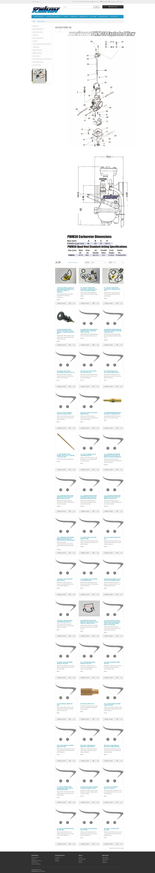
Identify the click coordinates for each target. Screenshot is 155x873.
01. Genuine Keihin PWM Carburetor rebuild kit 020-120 (112, 289)
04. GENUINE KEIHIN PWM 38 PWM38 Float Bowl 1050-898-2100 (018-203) (113, 331)
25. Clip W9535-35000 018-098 (65, 704)
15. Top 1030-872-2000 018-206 (112, 537)
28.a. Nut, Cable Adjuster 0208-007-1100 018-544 (88, 745)
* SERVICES (65, 16)
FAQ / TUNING (93, 16)
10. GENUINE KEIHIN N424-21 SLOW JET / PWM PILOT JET (112, 413)
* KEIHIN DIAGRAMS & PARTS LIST (53, 16)
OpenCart (39, 869)
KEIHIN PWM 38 (41, 21)
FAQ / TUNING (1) (36, 56)
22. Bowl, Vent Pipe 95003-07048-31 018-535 (65, 662)
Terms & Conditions (36, 864)
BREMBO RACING (83, 16)
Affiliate (80, 860)
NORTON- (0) (35, 35)
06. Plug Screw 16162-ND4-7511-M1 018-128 (88, 371)
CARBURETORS (73, 16)
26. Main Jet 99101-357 (87, 703)
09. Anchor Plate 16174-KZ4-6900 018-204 (89, 413)
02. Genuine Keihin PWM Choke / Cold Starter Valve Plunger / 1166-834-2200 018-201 (66, 331)
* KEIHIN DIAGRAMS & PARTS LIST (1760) (42, 44)
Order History (105, 859)
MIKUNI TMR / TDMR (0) (38, 32)
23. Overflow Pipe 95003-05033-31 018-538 (88, 662)
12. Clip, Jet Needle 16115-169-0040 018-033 (88, 454)
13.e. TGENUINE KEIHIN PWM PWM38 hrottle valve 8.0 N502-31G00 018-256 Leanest (66, 538)
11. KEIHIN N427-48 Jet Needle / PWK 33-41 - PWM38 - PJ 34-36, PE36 (65, 455)
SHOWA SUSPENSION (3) (38, 38)
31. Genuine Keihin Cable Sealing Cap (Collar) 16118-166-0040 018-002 (65, 788)
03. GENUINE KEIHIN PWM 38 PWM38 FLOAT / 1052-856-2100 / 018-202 (89, 331)
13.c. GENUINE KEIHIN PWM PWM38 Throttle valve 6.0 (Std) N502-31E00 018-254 (88, 497)
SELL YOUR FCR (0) (37, 65)
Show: (110, 262)
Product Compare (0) (73, 262)
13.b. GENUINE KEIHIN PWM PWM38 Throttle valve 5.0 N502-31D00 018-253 (65, 497)
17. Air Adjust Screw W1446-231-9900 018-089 (88, 579)
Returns (57, 859)
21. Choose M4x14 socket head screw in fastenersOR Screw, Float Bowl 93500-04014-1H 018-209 (112, 622)
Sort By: (87, 262)
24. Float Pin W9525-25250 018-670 (112, 662)
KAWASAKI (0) (36, 26)
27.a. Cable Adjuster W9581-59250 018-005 (112, 704)
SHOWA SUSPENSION (39, 16)
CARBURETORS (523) (37, 50)
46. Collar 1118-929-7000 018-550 (111, 829)
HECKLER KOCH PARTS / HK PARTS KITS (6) (42, 59)
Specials (80, 862)
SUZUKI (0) (35, 41)
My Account (105, 857)
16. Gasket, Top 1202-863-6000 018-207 (65, 579)
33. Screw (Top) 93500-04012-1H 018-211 (111, 787)
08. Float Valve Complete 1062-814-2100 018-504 (64, 413)
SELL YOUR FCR (113, 16)
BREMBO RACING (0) (37, 53)
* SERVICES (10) (36, 47)
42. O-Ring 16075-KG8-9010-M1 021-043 (88, 829)
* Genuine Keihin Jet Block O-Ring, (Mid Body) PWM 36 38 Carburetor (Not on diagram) (65, 290)
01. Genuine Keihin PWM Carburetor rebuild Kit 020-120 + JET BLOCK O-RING (88, 289)
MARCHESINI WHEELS (103, 16)
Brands (80, 857)
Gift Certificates (82, 859)
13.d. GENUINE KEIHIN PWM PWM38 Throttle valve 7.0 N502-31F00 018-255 (112, 497)
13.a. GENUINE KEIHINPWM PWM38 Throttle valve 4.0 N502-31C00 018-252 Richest (112, 455)
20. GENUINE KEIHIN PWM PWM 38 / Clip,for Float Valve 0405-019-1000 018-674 (89, 622)
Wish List (104, 860)
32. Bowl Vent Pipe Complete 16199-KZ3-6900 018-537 (89, 787)
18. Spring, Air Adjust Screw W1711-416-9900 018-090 (112, 579)
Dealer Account (35, 857)
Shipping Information (36, 860)
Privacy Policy (34, 862)
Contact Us (57, 857)
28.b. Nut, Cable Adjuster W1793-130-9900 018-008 (111, 745)
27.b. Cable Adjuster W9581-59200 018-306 (65, 745)
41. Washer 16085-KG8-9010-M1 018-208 (65, 829)
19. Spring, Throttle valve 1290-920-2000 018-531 (64, 621)
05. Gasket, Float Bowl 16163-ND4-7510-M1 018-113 (65, 371)
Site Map (57, 860)
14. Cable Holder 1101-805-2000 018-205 (88, 537)
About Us (33, 859)
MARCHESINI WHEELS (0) (38, 29)
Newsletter (104, 862)
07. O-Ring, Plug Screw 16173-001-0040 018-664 (111, 371)
